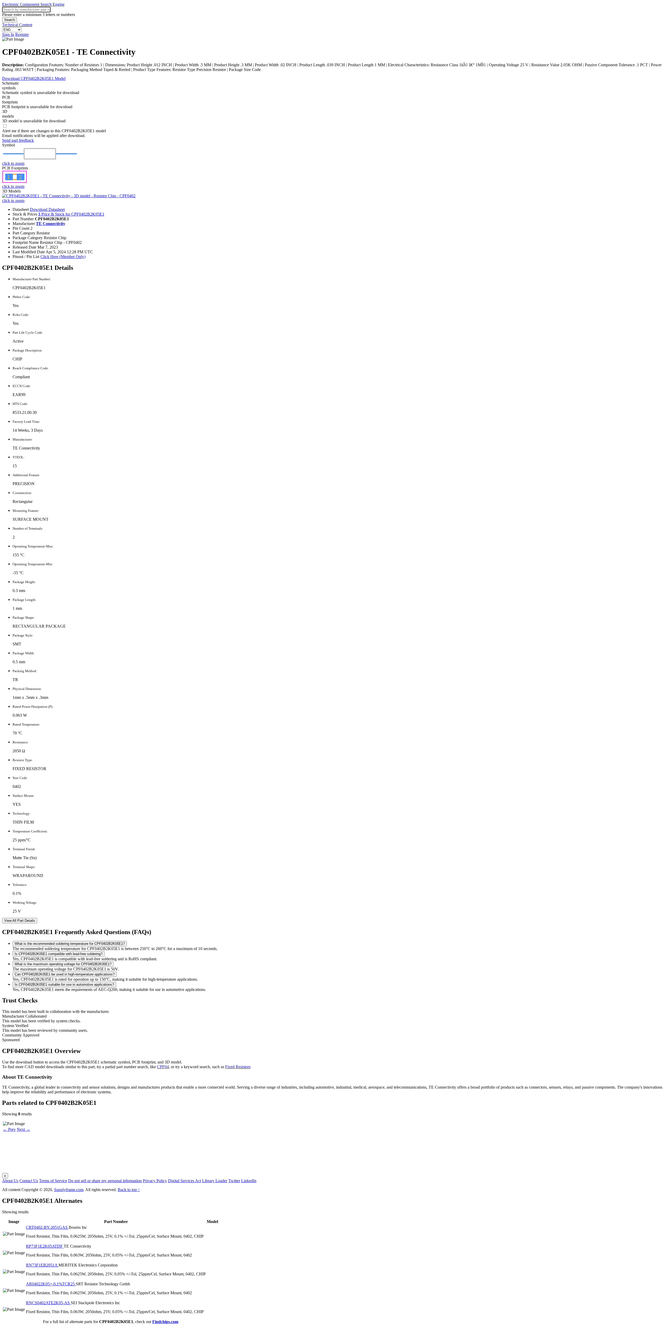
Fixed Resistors (238, 1067)
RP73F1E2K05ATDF (45, 1246)
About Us (10, 1180)
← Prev (9, 1129)
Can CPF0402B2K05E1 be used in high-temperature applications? (65, 974)
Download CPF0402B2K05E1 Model (34, 78)
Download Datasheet (47, 209)
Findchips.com (165, 1321)
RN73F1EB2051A (42, 1265)
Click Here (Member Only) (62, 256)
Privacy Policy (155, 1180)
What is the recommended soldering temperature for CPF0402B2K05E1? (70, 944)
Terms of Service (53, 1180)
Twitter (234, 1180)
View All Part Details (19, 921)
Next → (23, 1129)
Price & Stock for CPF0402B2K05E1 (71, 214)
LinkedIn (248, 1180)
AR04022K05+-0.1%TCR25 (51, 1284)
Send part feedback (18, 140)
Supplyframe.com (68, 1189)
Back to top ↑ (129, 1189)
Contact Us (28, 1180)
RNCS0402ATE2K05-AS (48, 1303)
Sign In (8, 34)
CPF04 (163, 1067)
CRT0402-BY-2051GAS (47, 1227)
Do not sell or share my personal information (105, 1180)
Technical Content (17, 25)
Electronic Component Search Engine (33, 4)
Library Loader (214, 1180)
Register (22, 34)
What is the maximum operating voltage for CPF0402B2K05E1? (63, 964)
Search (9, 20)
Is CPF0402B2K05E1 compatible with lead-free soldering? (58, 954)
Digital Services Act (184, 1180)
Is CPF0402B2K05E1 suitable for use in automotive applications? (64, 984)
